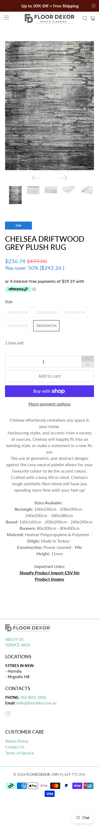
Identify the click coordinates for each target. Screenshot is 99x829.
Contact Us (15, 746)
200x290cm (46, 312)
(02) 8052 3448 (33, 697)
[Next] (63, 178)
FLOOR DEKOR (38, 774)
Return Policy (17, 741)
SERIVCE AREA (17, 645)
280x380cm (18, 326)
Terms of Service (19, 753)
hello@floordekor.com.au (36, 703)
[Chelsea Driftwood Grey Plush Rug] (49, 105)
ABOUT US (14, 639)
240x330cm (74, 312)
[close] (93, 5)
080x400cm (46, 326)
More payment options (50, 403)
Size (8, 301)
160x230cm (18, 312)
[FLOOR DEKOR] (49, 18)
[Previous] (36, 178)
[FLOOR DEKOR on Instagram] (7, 714)
